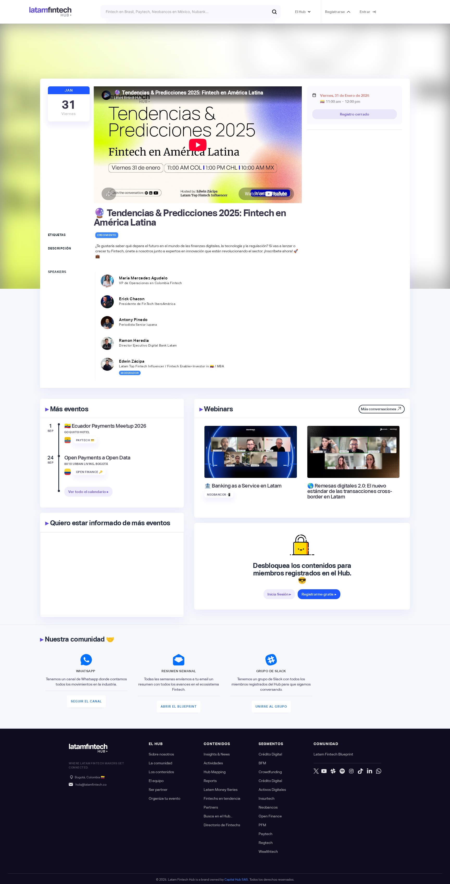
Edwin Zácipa (131, 361)
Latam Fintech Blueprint (333, 754)
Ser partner (158, 789)
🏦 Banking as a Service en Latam (243, 486)
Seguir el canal (86, 701)
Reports (210, 781)
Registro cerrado (354, 114)
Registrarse (335, 12)
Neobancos (268, 807)
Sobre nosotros (161, 754)
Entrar (365, 12)
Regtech (266, 843)
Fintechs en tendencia (222, 798)
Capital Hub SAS (236, 879)
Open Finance (270, 816)
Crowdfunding (270, 772)
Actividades (213, 763)
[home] (50, 12)
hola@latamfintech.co (91, 784)
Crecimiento (106, 235)
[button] (303, 11)
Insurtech (266, 798)
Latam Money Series (221, 789)
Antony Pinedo (133, 319)
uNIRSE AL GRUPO (271, 706)
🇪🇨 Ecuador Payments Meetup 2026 (105, 426)
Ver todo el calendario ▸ (88, 492)
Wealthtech (268, 851)
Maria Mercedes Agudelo (143, 278)
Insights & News (217, 754)
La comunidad (160, 763)
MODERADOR (130, 372)
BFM (262, 763)
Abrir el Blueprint (179, 706)
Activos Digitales (272, 789)
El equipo (156, 781)
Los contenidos (161, 772)
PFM (262, 825)
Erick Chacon (132, 299)
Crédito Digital (270, 754)
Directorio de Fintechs (222, 825)
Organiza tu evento (164, 798)
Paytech (265, 834)
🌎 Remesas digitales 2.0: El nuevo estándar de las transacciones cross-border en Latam (349, 491)
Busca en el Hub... (218, 816)
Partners (211, 807)
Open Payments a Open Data (97, 457)
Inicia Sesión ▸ (279, 594)
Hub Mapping (215, 772)
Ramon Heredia (134, 340)
